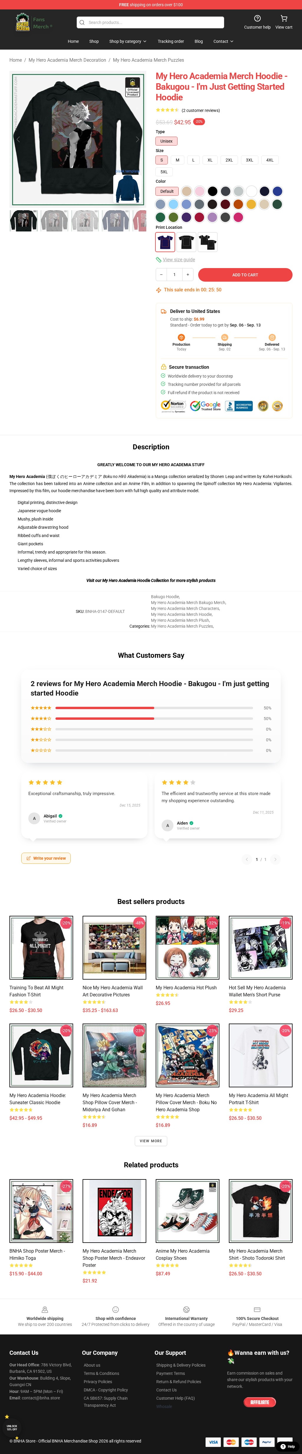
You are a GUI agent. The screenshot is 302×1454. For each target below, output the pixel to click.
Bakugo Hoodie (165, 596)
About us (92, 1365)
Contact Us (166, 1390)
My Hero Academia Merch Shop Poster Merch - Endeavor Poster (114, 1258)
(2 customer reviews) (201, 110)
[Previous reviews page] (247, 859)
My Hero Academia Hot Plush (186, 987)
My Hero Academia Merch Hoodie (181, 614)
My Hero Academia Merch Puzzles (148, 60)
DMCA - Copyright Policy (106, 1390)
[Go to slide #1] (23, 220)
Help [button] (291, 1447)
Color (161, 181)
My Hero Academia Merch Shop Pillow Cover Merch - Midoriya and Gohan (110, 1102)
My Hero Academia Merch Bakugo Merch (188, 602)
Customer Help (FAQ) (175, 1398)
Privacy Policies (98, 1381)
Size (160, 150)
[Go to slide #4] (115, 220)
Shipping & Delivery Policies (181, 1365)
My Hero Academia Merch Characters (185, 608)
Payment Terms (170, 1373)
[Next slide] (137, 139)
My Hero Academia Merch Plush (180, 620)
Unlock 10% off (12, 1428)
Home (15, 60)
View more (151, 1141)
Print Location (169, 227)
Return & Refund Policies (178, 1381)
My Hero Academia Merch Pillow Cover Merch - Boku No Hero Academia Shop (186, 1102)
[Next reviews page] (275, 859)
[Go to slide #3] (85, 220)
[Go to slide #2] (54, 220)
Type (160, 131)
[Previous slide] (18, 139)
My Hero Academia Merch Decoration (67, 60)
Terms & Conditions (101, 1373)
